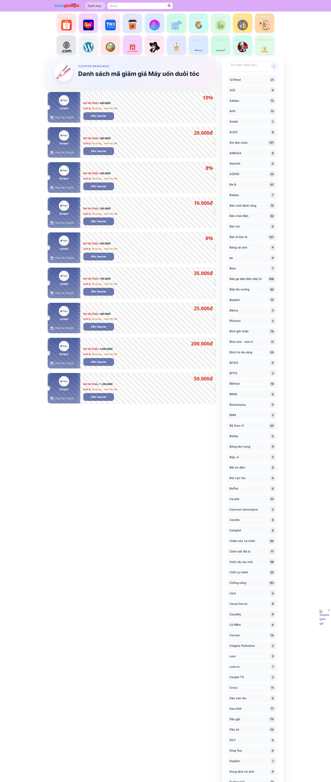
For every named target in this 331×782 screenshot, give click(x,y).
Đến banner (98, 116)
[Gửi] (169, 6)
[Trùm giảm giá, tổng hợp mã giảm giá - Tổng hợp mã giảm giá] (67, 6)
